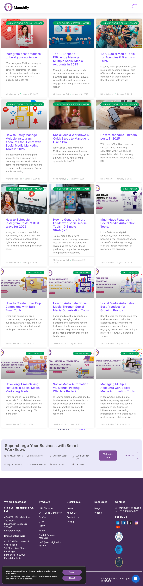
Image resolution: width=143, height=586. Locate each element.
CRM (41, 521)
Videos (98, 512)
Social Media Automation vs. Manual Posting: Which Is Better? (70, 387)
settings (28, 579)
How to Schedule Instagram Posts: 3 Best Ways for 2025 (22, 223)
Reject (72, 578)
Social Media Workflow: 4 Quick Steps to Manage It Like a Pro (71, 138)
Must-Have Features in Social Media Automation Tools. (118, 223)
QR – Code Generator (50, 512)
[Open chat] (136, 579)
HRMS (42, 526)
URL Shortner (46, 508)
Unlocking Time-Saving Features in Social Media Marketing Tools (23, 387)
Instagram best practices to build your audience (23, 55)
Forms (42, 530)
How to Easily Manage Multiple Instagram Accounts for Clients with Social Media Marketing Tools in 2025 (23, 142)
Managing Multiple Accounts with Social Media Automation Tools (117, 387)
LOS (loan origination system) (50, 544)
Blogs (97, 508)
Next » (81, 429)
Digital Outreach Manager (47, 536)
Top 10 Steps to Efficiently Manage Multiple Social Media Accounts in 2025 (68, 59)
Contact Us (129, 455)
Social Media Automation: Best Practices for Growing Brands (118, 306)
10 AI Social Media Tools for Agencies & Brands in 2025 (117, 57)
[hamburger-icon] (135, 6)
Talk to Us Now (108, 455)
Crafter (43, 517)
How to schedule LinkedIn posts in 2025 (118, 136)
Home (70, 508)
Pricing (70, 521)
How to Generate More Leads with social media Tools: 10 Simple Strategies (70, 225)
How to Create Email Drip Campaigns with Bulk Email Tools (23, 306)
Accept (72, 572)
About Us (72, 512)
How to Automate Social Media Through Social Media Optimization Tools (71, 306)
